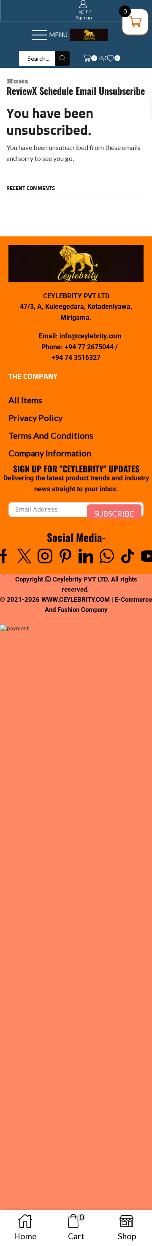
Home (17, 82)
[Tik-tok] (127, 556)
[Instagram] (45, 556)
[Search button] (62, 58)
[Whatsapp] (106, 556)
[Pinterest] (65, 556)
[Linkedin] (86, 556)
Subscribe (114, 513)
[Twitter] (24, 556)
